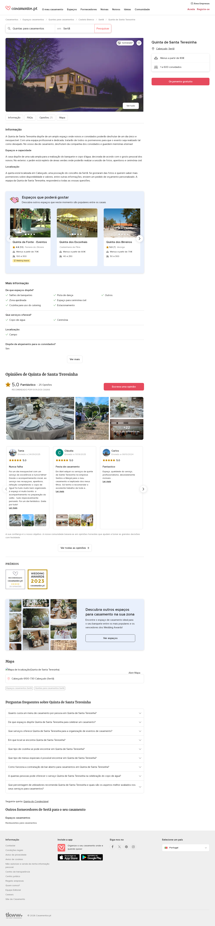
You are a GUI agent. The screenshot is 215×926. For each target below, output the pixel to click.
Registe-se (203, 9)
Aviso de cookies (14, 859)
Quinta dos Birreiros (119, 242)
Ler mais (13, 508)
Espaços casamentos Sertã (19, 688)
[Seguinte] (139, 238)
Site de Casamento (15, 899)
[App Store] (69, 860)
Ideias (127, 9)
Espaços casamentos (34, 19)
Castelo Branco (87, 19)
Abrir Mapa (134, 672)
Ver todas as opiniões (73, 548)
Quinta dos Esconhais (73, 242)
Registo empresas (15, 881)
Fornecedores (89, 9)
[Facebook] (112, 847)
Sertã (102, 19)
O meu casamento (52, 9)
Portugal (173, 847)
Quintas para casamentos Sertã (49, 688)
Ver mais (75, 359)
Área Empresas (201, 3)
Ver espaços (110, 638)
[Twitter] (119, 847)
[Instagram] (133, 847)
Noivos (116, 9)
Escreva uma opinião (124, 386)
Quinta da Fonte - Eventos (30, 242)
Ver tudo (131, 105)
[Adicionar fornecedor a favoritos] (138, 43)
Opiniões (46, 117)
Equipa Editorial (13, 890)
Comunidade (142, 9)
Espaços (72, 9)
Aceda (191, 9)
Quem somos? (13, 885)
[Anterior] (9, 238)
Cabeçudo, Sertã (165, 48)
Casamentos (12, 19)
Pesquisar (102, 28)
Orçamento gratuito (180, 81)
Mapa (62, 117)
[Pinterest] (126, 847)
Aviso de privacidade (16, 854)
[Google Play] (92, 860)
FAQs (30, 117)
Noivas (104, 9)
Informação (14, 117)
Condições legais (14, 850)
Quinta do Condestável (35, 801)
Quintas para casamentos (61, 19)
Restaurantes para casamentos (21, 823)
